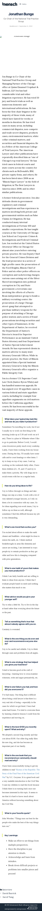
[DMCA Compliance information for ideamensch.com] (32, 909)
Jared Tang (8, 897)
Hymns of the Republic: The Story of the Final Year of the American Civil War (21, 773)
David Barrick (9, 893)
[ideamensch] (9, 4)
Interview (7, 889)
